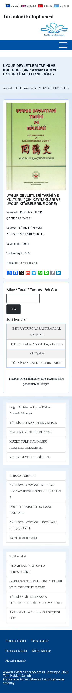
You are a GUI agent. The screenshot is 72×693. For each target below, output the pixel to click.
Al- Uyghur (37, 353)
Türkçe (47, 5)
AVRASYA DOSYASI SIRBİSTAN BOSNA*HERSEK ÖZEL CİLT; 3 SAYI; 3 (35, 491)
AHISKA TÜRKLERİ (23, 475)
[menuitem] (15, 641)
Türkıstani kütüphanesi (28, 16)
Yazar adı (12, 212)
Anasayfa (8, 88)
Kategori (11, 262)
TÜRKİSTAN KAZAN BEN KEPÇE (33, 422)
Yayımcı (11, 228)
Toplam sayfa (14, 253)
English (31, 5)
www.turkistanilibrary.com (22, 672)
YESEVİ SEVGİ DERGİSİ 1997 (29, 457)
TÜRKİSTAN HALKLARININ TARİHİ (36, 362)
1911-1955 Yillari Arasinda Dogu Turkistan (37, 344)
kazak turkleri (17, 556)
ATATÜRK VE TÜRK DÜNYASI (31, 432)
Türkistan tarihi (28, 262)
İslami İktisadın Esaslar (23, 537)
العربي (14, 5)
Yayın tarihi (13, 243)
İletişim (44, 384)
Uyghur (64, 5)
